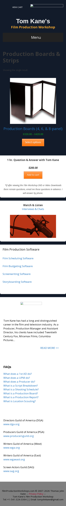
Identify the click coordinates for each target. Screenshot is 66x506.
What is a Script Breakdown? (20, 385)
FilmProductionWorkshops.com (18, 490)
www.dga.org (11, 424)
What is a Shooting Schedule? (21, 389)
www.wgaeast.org (14, 459)
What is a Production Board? (20, 393)
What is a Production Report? (21, 397)
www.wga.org (11, 447)
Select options (33, 142)
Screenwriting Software (17, 274)
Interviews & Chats (33, 209)
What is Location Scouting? (19, 401)
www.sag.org (11, 471)
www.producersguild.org (18, 436)
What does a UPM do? (16, 377)
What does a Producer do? (19, 381)
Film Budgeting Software (18, 266)
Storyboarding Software (17, 281)
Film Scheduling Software (18, 258)
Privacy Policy (36, 493)
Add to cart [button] (33, 175)
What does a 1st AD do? (17, 374)
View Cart (17, 7)
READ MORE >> (49, 348)
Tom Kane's (33, 21)
